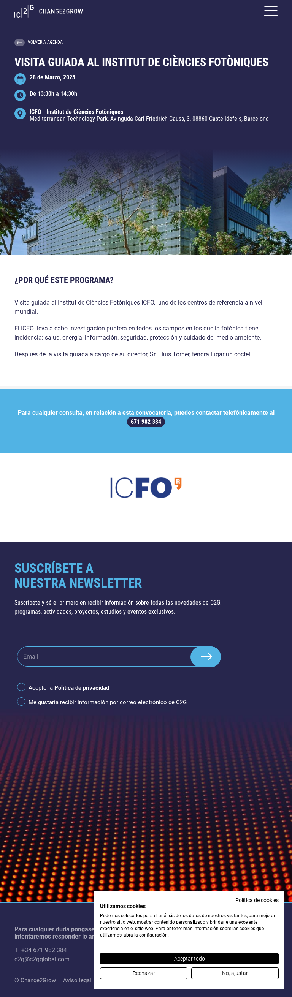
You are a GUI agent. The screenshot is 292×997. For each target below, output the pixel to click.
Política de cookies (257, 900)
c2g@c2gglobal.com (42, 959)
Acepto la (69, 687)
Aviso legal (77, 980)
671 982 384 (146, 421)
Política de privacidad (81, 687)
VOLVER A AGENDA (45, 42)
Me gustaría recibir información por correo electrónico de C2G (108, 702)
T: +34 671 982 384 (40, 950)
